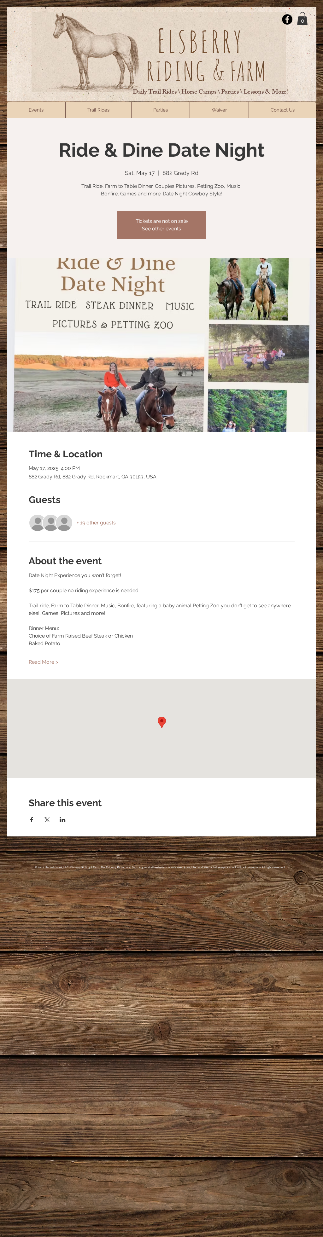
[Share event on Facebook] (32, 819)
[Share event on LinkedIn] (63, 819)
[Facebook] (287, 19)
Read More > (43, 662)
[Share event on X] (47, 819)
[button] (302, 18)
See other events (161, 229)
